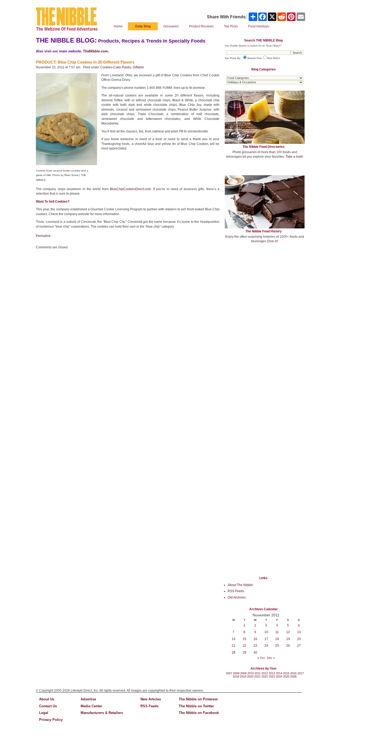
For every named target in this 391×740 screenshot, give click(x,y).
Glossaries (171, 26)
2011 (258, 673)
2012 (264, 673)
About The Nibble (240, 585)
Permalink (43, 236)
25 (277, 645)
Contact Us (48, 706)
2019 (243, 676)
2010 (250, 673)
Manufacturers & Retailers (102, 713)
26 (288, 645)
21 (233, 645)
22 (244, 645)
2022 (264, 676)
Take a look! (294, 156)
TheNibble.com (95, 51)
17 (266, 639)
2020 (250, 676)
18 (277, 639)
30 (255, 652)
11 (277, 632)
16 (255, 639)
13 (299, 632)
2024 (279, 676)
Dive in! (272, 241)
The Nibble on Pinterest (198, 699)
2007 (229, 673)
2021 (257, 676)
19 (288, 639)
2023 (272, 676)
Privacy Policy (51, 720)
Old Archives (237, 597)
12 (288, 632)
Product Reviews (201, 26)
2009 (243, 673)
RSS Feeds (236, 591)
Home (118, 26)
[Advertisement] (265, 286)
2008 (236, 673)
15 (244, 639)
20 (299, 639)
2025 (286, 676)
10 (266, 632)
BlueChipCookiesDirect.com (130, 189)
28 (233, 652)
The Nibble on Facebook (199, 713)
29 (244, 652)
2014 (279, 673)
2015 (286, 673)
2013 (272, 673)
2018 (236, 676)
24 (266, 645)
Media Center (91, 706)
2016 (293, 673)
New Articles (150, 699)
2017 (300, 673)
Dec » (271, 657)
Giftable (138, 67)
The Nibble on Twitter (196, 706)
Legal (43, 713)
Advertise (88, 699)
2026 (293, 676)
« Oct (261, 657)
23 (255, 645)
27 (299, 645)
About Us (46, 699)
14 (233, 639)
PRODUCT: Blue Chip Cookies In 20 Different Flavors (85, 62)
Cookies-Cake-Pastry (115, 67)
